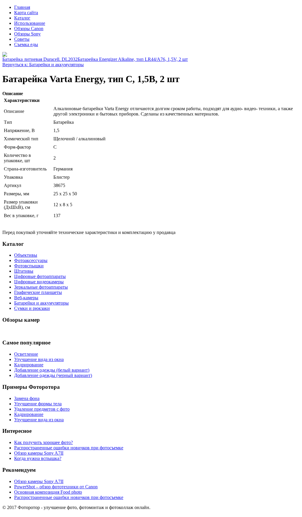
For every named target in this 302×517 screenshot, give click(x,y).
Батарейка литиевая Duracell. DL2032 (40, 59)
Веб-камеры (26, 297)
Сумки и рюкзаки (32, 308)
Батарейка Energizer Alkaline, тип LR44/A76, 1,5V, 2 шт (133, 59)
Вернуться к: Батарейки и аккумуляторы (43, 64)
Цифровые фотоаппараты (40, 276)
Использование (29, 23)
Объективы (25, 255)
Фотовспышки (29, 265)
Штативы (23, 271)
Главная (22, 7)
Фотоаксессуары (30, 260)
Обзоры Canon (28, 28)
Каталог (22, 17)
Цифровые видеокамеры (39, 281)
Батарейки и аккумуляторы (41, 302)
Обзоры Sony (27, 33)
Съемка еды (26, 44)
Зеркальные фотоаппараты (41, 287)
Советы (21, 39)
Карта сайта (26, 12)
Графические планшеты (38, 292)
